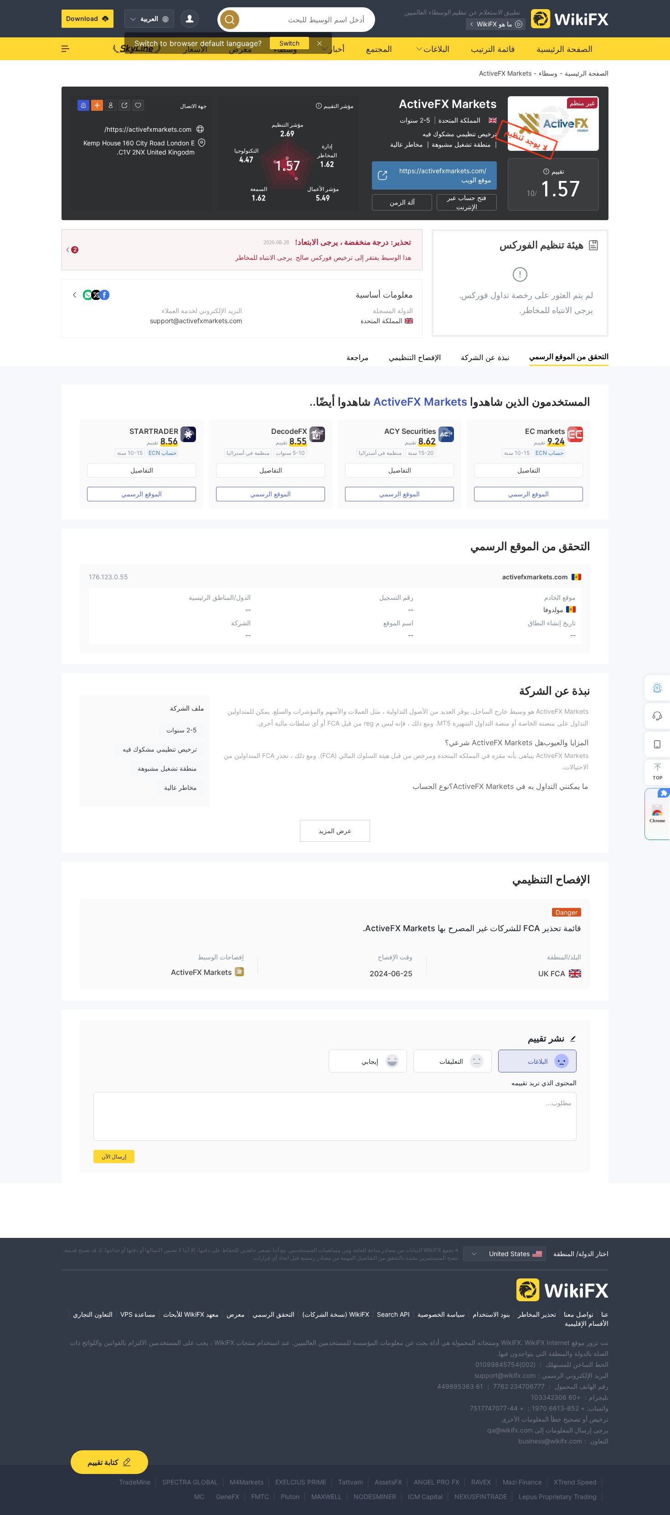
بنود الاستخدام (491, 1314)
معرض (236, 1314)
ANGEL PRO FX (436, 1482)
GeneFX (227, 1496)
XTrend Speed (575, 1482)
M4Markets (246, 1482)
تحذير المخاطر (537, 1314)
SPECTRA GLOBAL (190, 1482)
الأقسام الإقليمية (586, 1323)
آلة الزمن (402, 202)
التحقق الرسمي (273, 1314)
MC (199, 1496)
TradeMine (134, 1482)
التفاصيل (528, 470)
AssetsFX (388, 1482)
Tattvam (350, 1482)
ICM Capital (425, 1496)
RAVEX (481, 1482)
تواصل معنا (578, 1314)
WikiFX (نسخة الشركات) (335, 1314)
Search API (393, 1314)
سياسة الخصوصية (441, 1314)
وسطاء (548, 73)
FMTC (260, 1496)
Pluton (290, 1496)
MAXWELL (326, 1496)
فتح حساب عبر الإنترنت (466, 202)
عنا (604, 1314)
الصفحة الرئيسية (586, 73)
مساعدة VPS (137, 1314)
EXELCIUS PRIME (300, 1482)
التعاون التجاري (93, 1314)
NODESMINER (375, 1496)
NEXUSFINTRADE (480, 1496)
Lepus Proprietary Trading (558, 1496)
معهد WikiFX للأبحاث (191, 1314)
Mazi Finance (522, 1482)
